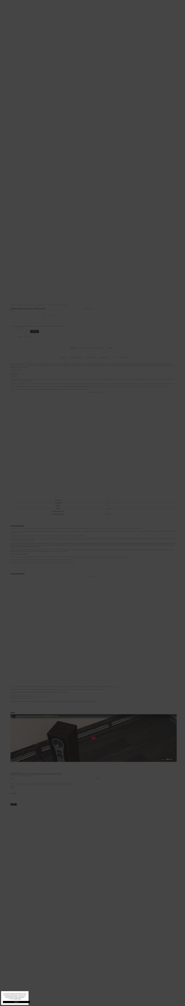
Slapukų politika (17, 998)
